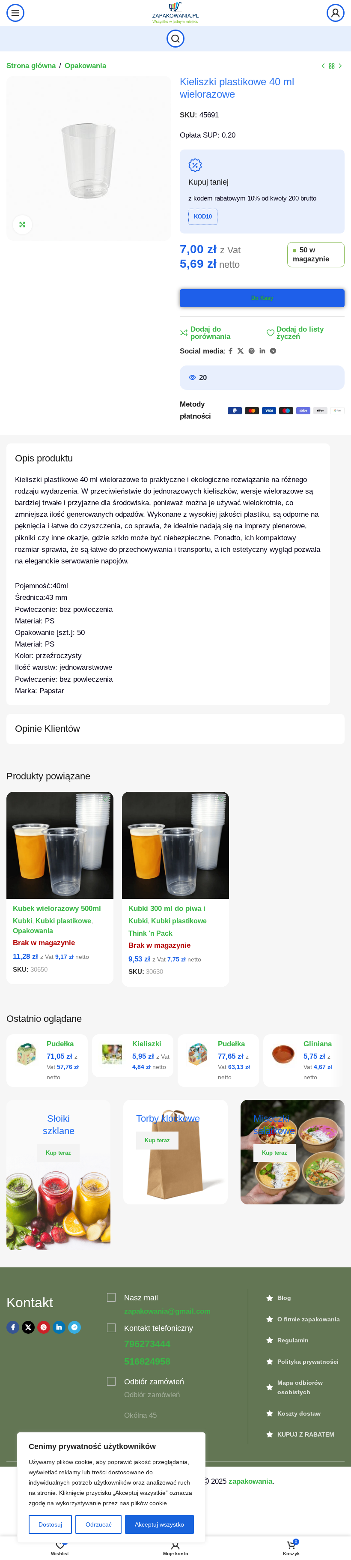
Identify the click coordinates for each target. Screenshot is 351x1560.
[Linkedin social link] (262, 351)
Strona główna (31, 66)
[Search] (175, 38)
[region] (111, 1487)
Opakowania (85, 66)
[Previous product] (323, 66)
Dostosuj (50, 1524)
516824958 (147, 1361)
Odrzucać (99, 1524)
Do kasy (262, 298)
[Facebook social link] (230, 351)
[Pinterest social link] (251, 351)
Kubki (22, 921)
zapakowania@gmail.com (167, 1311)
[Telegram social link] (273, 351)
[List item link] (305, 1297)
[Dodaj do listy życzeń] (105, 799)
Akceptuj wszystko (159, 1524)
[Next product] (340, 66)
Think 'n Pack (150, 933)
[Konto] (335, 12)
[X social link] (240, 351)
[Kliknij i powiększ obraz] (22, 224)
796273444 (147, 1343)
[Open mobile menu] (15, 12)
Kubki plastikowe (63, 921)
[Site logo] (175, 12)
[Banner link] (58, 1175)
